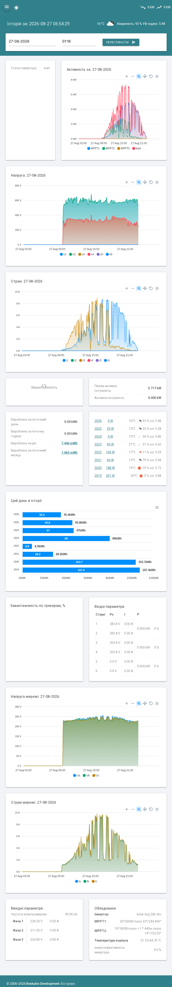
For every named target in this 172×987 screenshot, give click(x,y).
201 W (110, 475)
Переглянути (121, 42)
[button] (93, 148)
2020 (98, 468)
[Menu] (157, 76)
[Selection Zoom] (139, 76)
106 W (110, 452)
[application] (114, 112)
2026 (98, 421)
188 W (110, 468)
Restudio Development (42, 983)
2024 (98, 436)
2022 (98, 452)
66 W (110, 460)
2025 (98, 428)
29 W (110, 428)
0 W (110, 421)
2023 (98, 444)
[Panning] (145, 76)
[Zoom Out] (133, 76)
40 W (110, 444)
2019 (98, 475)
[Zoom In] (127, 76)
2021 (98, 460)
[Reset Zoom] (151, 76)
